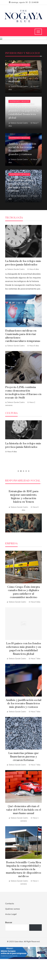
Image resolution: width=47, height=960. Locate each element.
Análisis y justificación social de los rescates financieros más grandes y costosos (23, 703)
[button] (18, 471)
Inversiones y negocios (19, 65)
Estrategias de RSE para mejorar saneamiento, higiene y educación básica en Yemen (23, 497)
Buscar (8, 922)
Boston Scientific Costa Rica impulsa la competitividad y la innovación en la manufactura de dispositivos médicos (23, 869)
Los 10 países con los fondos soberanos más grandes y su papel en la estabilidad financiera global (23, 649)
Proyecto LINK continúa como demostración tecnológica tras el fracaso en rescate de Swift (23, 392)
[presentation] (7, 512)
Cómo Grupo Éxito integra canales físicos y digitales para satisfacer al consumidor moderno (23, 592)
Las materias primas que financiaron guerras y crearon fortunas (23, 756)
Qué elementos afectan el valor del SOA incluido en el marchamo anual (23, 810)
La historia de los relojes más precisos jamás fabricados (23, 262)
